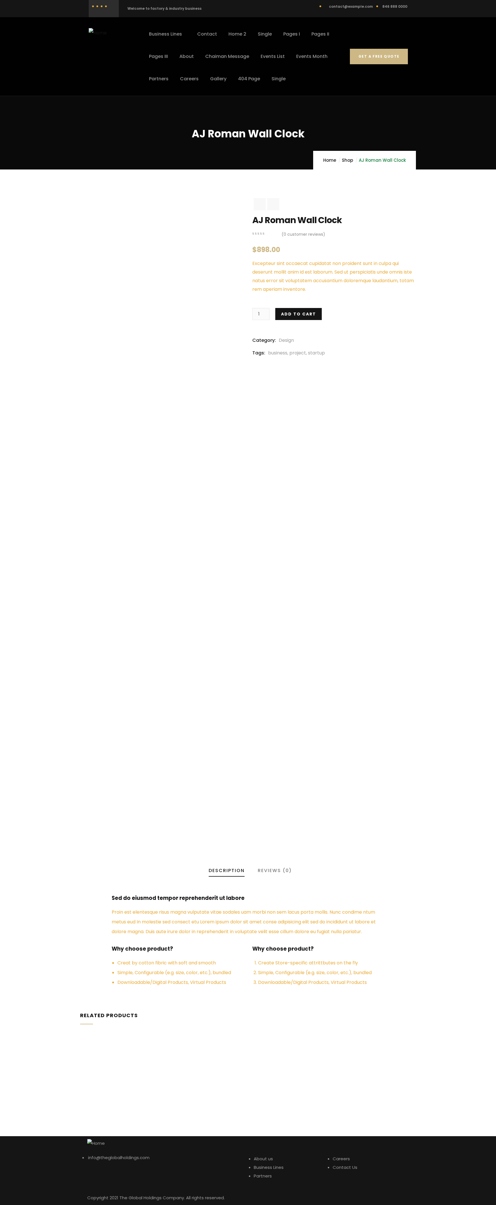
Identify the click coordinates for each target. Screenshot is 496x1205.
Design (286, 340)
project (297, 353)
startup (316, 353)
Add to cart (298, 314)
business (277, 353)
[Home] (98, 33)
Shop (347, 160)
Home (329, 160)
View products (79, 1100)
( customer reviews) (303, 234)
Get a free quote (379, 56)
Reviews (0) (275, 870)
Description (227, 870)
